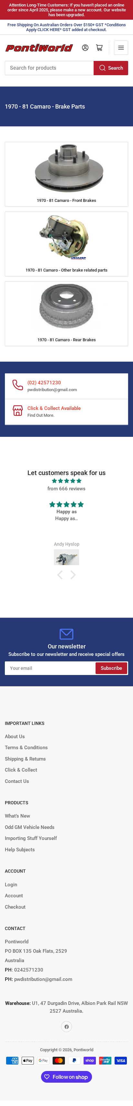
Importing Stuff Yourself (31, 838)
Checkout (15, 907)
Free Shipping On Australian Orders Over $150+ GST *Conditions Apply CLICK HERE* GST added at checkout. (66, 27)
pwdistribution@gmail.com (52, 389)
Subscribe (111, 668)
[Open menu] (121, 48)
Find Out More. (41, 415)
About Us (15, 736)
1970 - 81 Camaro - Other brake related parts (66, 270)
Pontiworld (83, 1049)
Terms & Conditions (26, 748)
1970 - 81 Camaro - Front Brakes (66, 200)
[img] (66, 481)
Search (115, 68)
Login (11, 885)
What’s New (17, 816)
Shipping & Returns (25, 759)
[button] (61, 574)
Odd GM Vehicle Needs (30, 827)
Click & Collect (21, 770)
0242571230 (28, 970)
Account (14, 896)
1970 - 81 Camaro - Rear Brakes (66, 339)
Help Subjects (20, 850)
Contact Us (17, 781)
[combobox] (66, 68)
